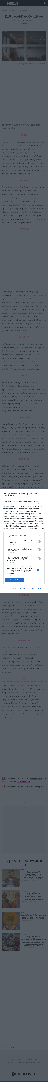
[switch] (39, 541)
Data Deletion (11, 588)
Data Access (24, 588)
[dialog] (24, 541)
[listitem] (24, 536)
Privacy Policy (37, 588)
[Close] (43, 494)
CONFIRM (14, 580)
